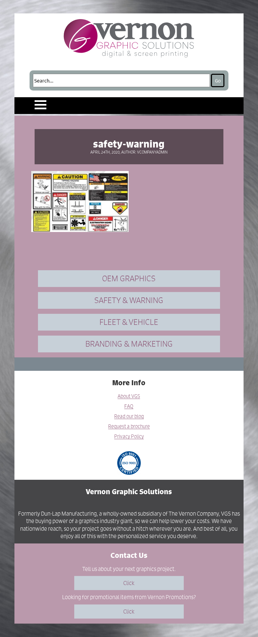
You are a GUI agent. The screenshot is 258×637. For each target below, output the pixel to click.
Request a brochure (129, 426)
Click (128, 583)
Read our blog (129, 416)
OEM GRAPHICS (129, 278)
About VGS (129, 396)
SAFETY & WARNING (128, 300)
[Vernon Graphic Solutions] (129, 36)
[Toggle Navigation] (40, 104)
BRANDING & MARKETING (129, 344)
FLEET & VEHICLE (128, 322)
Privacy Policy (129, 437)
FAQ (128, 406)
